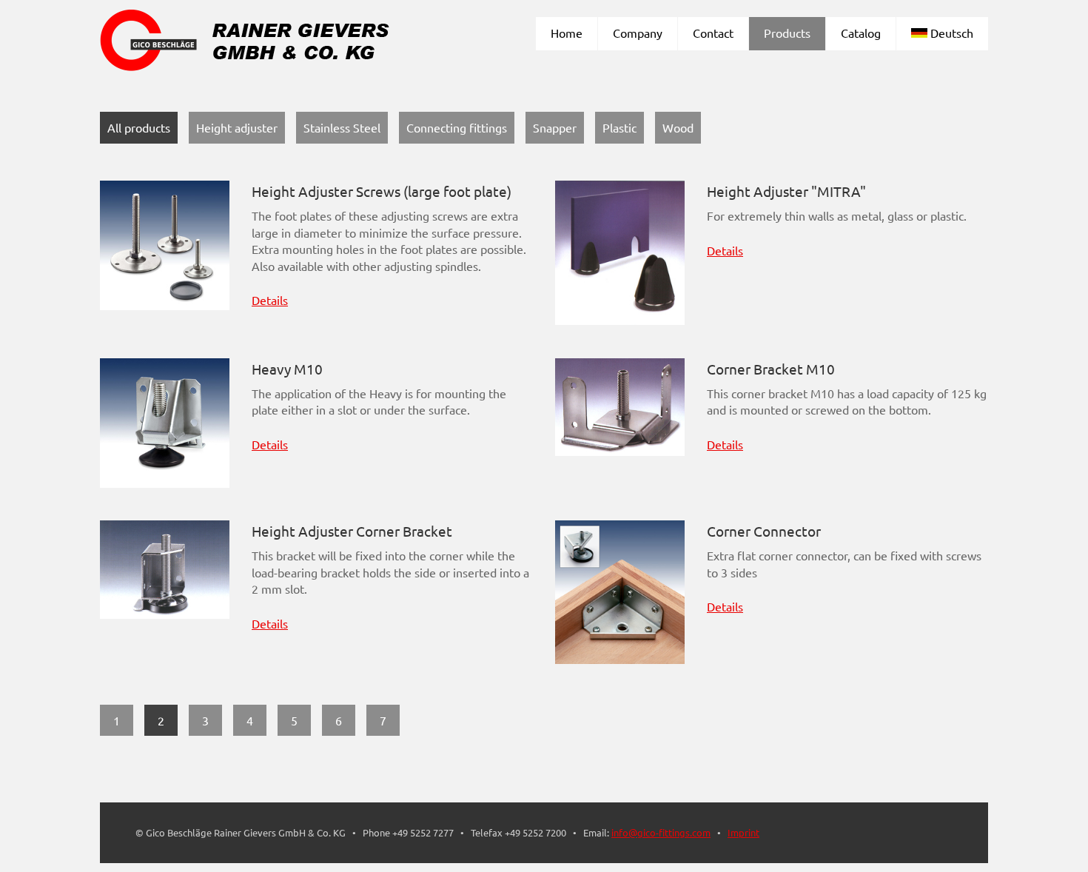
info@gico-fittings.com (661, 832)
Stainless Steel (341, 127)
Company (637, 32)
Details (270, 299)
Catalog (861, 32)
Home (566, 32)
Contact (713, 32)
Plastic (619, 127)
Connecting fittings (456, 127)
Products (787, 32)
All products (138, 127)
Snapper (555, 127)
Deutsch (950, 32)
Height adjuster (237, 127)
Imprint (743, 832)
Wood (678, 127)
